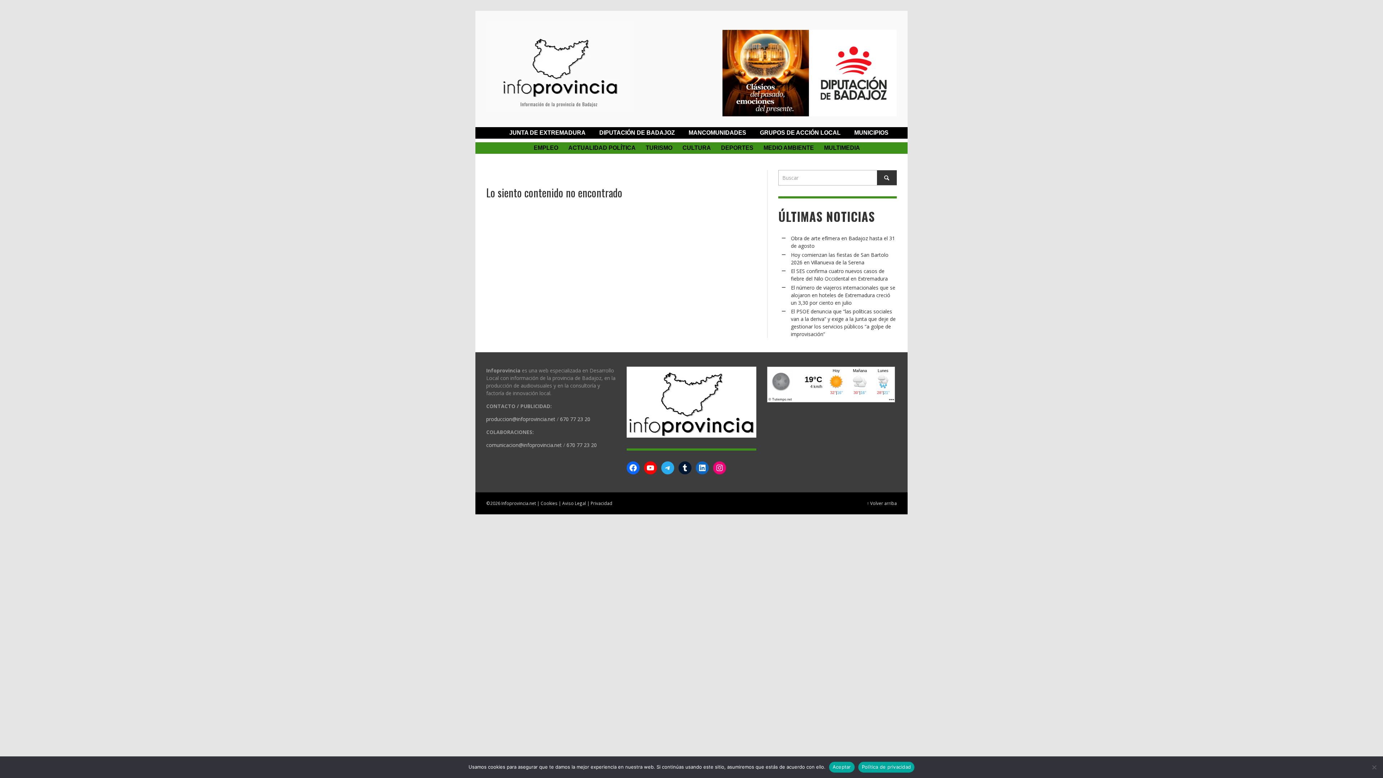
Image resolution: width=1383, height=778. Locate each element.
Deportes (737, 148)
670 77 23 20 (575, 419)
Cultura (696, 148)
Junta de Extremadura (547, 133)
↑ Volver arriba (882, 503)
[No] (1374, 767)
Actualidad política (602, 148)
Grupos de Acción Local (800, 133)
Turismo (659, 148)
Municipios (871, 133)
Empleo (546, 148)
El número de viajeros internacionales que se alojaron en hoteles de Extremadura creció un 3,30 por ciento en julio (843, 295)
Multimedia (842, 148)
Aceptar (842, 767)
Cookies (549, 503)
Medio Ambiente (789, 148)
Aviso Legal (574, 503)
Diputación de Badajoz (637, 133)
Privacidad (601, 503)
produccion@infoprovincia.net (520, 419)
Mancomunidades (717, 133)
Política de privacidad (886, 767)
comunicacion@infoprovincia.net (524, 445)
